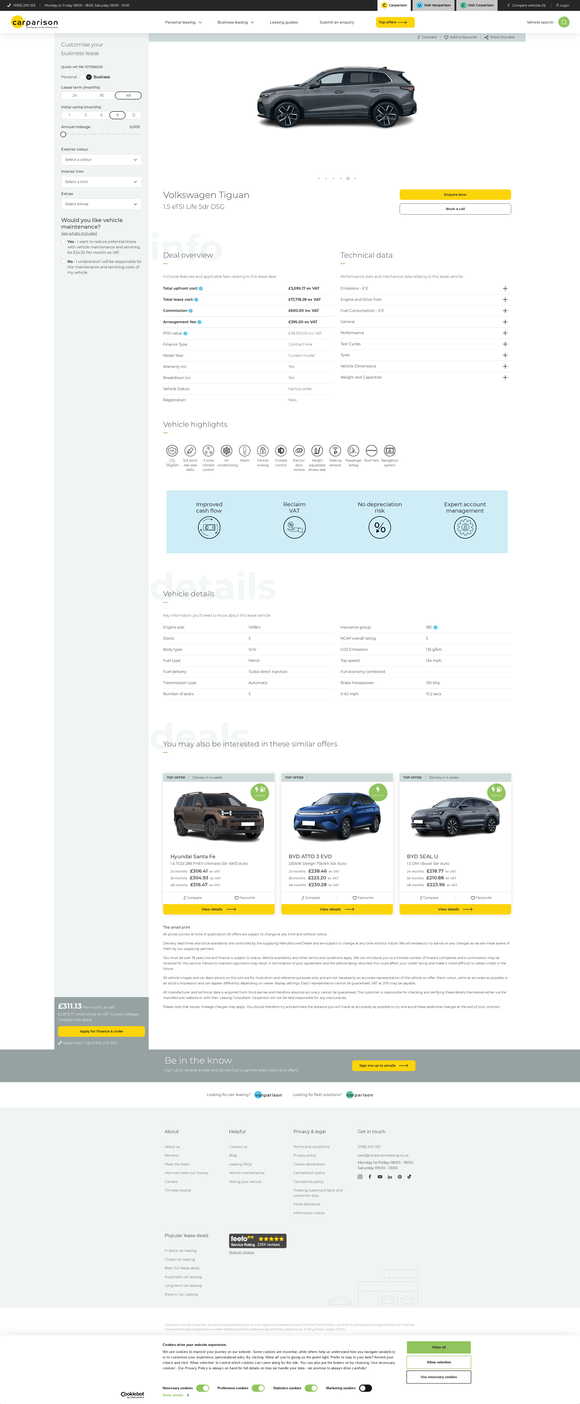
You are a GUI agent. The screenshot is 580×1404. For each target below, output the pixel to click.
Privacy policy (304, 1155)
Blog (233, 1155)
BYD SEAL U (422, 856)
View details (212, 909)
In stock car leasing (181, 1250)
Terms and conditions (311, 1147)
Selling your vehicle (245, 1181)
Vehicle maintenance (247, 1173)
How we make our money (186, 1173)
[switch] (258, 1388)
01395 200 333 (24, 5)
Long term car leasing (183, 1285)
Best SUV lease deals (182, 1268)
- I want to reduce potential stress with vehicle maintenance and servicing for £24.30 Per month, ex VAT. (104, 247)
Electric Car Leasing (181, 1294)
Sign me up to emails (377, 1065)
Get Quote (244, 143)
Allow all (439, 1347)
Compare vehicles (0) (529, 5)
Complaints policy (308, 1181)
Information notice (309, 1213)
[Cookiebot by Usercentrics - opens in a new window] (132, 1395)
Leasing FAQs (240, 1164)
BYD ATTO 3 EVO (310, 856)
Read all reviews (241, 1252)
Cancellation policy (309, 1173)
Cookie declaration (309, 1164)
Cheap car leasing (180, 1259)
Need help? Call (89, 1043)
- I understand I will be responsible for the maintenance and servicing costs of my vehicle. (105, 267)
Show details (173, 1395)
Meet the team (177, 1164)
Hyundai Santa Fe (192, 856)
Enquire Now (455, 194)
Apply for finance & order (101, 1031)
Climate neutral (178, 1190)
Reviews (172, 1155)
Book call (455, 209)
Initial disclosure (306, 1204)
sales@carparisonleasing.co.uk (383, 1155)
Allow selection (439, 1362)
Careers (171, 1181)
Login (564, 5)
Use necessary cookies (439, 1377)
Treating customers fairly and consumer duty (318, 1193)
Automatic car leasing (183, 1277)
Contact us (238, 1147)
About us (172, 1147)
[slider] (63, 134)
